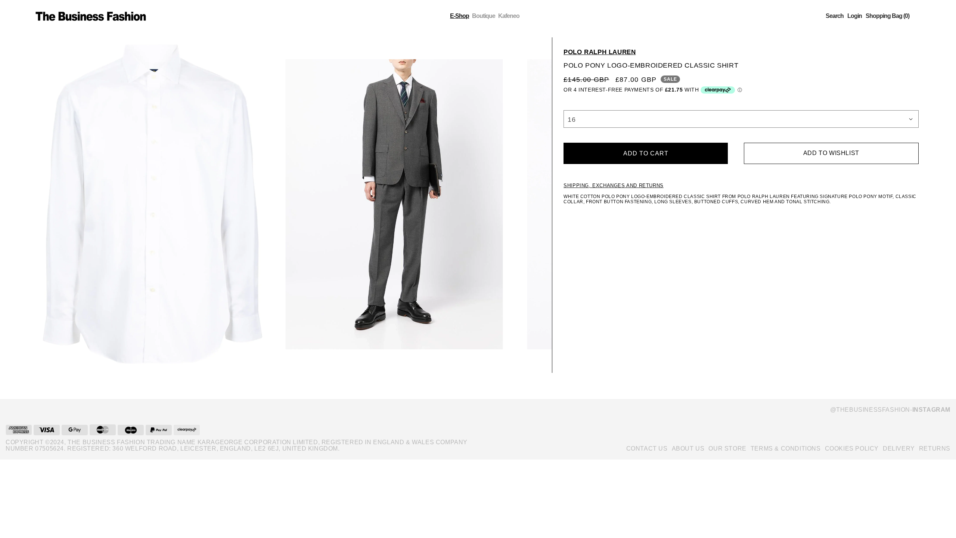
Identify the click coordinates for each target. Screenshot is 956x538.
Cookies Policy (852, 448)
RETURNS (934, 448)
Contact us (647, 448)
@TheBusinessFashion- (890, 409)
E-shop (459, 16)
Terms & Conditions (786, 448)
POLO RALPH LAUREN (600, 52)
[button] (835, 16)
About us (688, 448)
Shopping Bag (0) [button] (887, 16)
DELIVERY (899, 448)
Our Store (727, 448)
